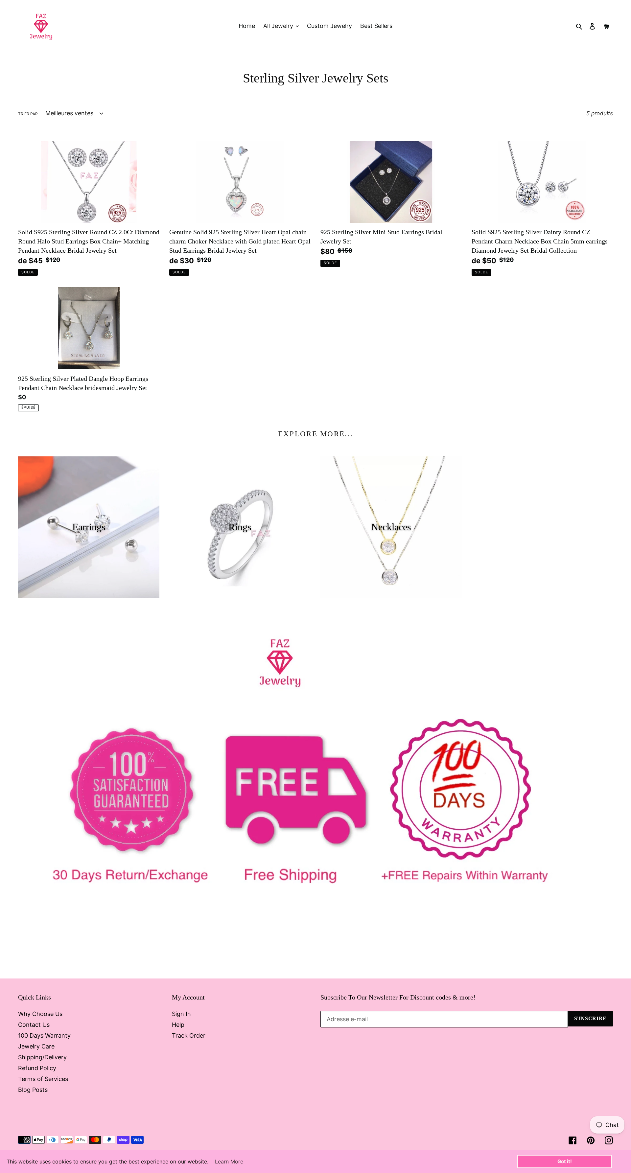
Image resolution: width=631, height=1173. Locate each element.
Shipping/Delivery (42, 1057)
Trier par (28, 113)
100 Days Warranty (44, 1035)
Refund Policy (37, 1068)
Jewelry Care (36, 1046)
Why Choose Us (40, 1013)
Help (178, 1024)
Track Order (188, 1035)
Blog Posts (33, 1089)
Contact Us (34, 1024)
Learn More (229, 1161)
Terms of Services (43, 1078)
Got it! (564, 1161)
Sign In (181, 1013)
